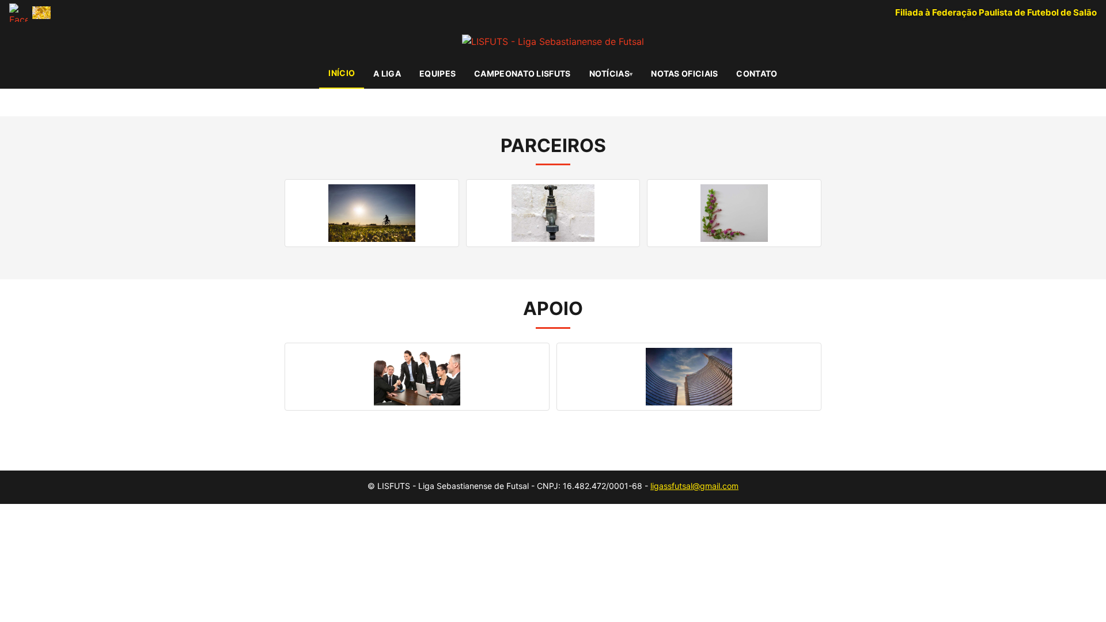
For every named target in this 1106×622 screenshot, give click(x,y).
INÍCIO (341, 73)
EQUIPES (437, 73)
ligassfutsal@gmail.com (694, 486)
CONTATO (756, 73)
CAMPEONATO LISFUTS (522, 73)
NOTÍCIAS (609, 73)
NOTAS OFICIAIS (684, 73)
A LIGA (387, 73)
